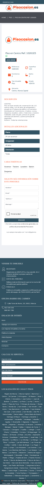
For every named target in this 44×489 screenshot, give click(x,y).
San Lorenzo (16, 412)
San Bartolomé (14, 409)
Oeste (4, 404)
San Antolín (33, 407)
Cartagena (15, 430)
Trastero (16, 167)
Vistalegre (27, 419)
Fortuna (5, 437)
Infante (7, 399)
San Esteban (36, 409)
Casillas (23, 430)
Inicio (3, 320)
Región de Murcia (10, 394)
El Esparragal (32, 432)
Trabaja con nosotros (9, 324)
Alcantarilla (16, 422)
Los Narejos (33, 450)
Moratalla (18, 455)
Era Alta (28, 435)
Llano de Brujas (23, 445)
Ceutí (38, 430)
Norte (37, 401)
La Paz (30, 401)
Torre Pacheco (21, 473)
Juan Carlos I (27, 399)
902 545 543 (9, 308)
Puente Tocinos (34, 458)
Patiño (5, 458)
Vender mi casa (8, 2)
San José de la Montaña (20, 463)
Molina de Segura (34, 453)
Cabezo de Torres (32, 427)
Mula (26, 455)
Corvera (23, 432)
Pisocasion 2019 (33, 481)
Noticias (4, 342)
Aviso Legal (6, 483)
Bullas (21, 427)
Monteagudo (8, 455)
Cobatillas (14, 432)
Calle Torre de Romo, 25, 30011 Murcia (21, 303)
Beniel (15, 427)
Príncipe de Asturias (28, 404)
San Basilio (25, 409)
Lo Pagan (35, 445)
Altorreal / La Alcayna (25, 424)
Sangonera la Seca (33, 465)
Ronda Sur (12, 407)
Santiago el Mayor (13, 417)
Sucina (31, 470)
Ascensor (7, 167)
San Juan (7, 412)
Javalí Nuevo (24, 437)
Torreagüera (33, 473)
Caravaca (6, 430)
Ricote (6, 460)
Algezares (25, 422)
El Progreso (22, 396)
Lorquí (11, 447)
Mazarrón (22, 453)
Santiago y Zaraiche (29, 417)
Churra (6, 432)
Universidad (8, 419)
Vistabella (18, 419)
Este (39, 396)
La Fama (14, 401)
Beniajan (8, 427)
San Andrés (22, 407)
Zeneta (21, 478)
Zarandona (35, 476)
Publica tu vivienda (8, 333)
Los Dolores (32, 447)
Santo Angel (13, 470)
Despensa (8, 171)
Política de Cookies (35, 483)
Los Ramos (13, 453)
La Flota (23, 401)
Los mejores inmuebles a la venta (13, 329)
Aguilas (7, 422)
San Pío (36, 412)
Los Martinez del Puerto (17, 450)
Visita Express (7, 337)
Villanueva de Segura (22, 476)
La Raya (12, 442)
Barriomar (35, 394)
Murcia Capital (24, 394)
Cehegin (31, 430)
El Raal (20, 435)
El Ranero (32, 396)
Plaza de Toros (14, 404)
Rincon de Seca (34, 460)
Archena (38, 424)
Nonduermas (34, 455)
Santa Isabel (18, 414)
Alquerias (12, 424)
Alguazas (35, 422)
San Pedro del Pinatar (16, 465)
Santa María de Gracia (33, 414)
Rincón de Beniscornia (18, 460)
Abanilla (36, 419)
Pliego (12, 458)
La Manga (34, 440)
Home (4, 17)
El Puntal (13, 435)
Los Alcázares (21, 447)
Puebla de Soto (21, 458)
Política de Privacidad (19, 483)
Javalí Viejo (34, 437)
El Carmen (12, 396)
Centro (4, 396)
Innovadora (16, 399)
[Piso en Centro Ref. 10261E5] (22, 39)
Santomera (23, 470)
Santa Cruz (24, 468)
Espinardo (36, 435)
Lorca (5, 447)
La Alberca (14, 440)
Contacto (5, 346)
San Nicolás (27, 412)
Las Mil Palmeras (23, 442)
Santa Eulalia (7, 414)
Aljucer (4, 424)
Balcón (31, 167)
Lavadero (23, 167)
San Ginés (6, 463)
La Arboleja (25, 440)
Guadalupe (14, 437)
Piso (10, 17)
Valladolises (8, 476)
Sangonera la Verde (11, 468)
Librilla (14, 445)
